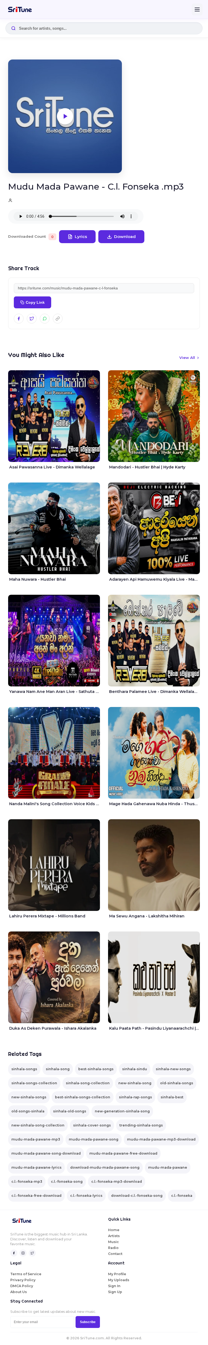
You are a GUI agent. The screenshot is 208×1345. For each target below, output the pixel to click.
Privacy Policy (22, 1280)
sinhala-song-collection (88, 1083)
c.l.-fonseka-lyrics (86, 1196)
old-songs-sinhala (27, 1111)
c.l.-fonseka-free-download (36, 1196)
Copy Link (35, 302)
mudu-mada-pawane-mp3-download (161, 1139)
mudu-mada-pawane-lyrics (36, 1167)
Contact (115, 1254)
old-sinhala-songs (176, 1083)
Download (125, 236)
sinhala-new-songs (173, 1069)
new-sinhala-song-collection (37, 1125)
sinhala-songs (24, 1069)
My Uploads (118, 1280)
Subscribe (88, 1322)
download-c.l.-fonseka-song (136, 1196)
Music (113, 1242)
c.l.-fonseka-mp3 (26, 1181)
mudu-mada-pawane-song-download (46, 1153)
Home (113, 1230)
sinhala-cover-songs (92, 1125)
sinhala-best (172, 1097)
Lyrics (81, 236)
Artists (114, 1236)
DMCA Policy (21, 1286)
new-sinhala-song (134, 1083)
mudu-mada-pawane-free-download (123, 1153)
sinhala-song (58, 1069)
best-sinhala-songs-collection (82, 1097)
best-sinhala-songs (95, 1069)
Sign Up (115, 1292)
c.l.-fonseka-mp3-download (116, 1181)
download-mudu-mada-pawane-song (104, 1167)
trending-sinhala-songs (141, 1125)
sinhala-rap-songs (135, 1097)
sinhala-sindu (134, 1069)
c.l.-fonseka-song (67, 1181)
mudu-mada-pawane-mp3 (35, 1139)
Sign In (114, 1286)
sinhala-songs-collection (34, 1083)
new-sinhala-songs (28, 1097)
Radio (113, 1248)
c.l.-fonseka (181, 1196)
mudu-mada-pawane (167, 1167)
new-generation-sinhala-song (122, 1111)
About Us (18, 1292)
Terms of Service (25, 1274)
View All (187, 357)
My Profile (117, 1274)
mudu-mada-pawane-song (93, 1139)
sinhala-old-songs (69, 1111)
